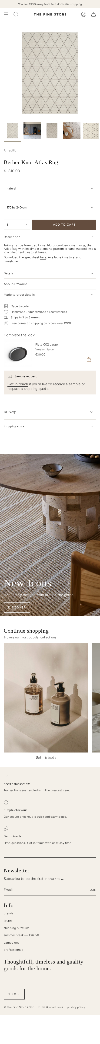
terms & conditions (50, 1007)
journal (8, 920)
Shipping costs (14, 426)
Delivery (10, 412)
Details (9, 273)
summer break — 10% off (21, 935)
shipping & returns (17, 928)
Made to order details (19, 294)
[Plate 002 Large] (18, 353)
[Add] (89, 359)
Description (12, 237)
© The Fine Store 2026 (19, 1007)
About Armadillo (15, 284)
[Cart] (93, 14)
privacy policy (76, 1007)
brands (8, 913)
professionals (13, 949)
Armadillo (10, 150)
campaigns (11, 942)
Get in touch (17, 384)
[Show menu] (6, 14)
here (43, 257)
